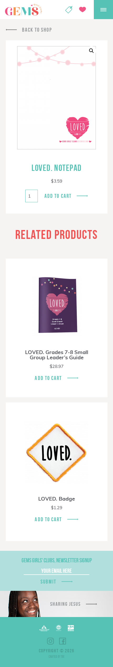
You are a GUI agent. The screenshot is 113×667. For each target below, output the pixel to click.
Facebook (62, 641)
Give (82, 10)
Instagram (50, 641)
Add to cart (57, 196)
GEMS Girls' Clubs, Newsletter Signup (57, 560)
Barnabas (44, 628)
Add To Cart (48, 378)
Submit (48, 581)
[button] (91, 50)
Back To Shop (37, 29)
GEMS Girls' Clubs (23, 9)
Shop (69, 9)
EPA (71, 628)
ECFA (58, 628)
